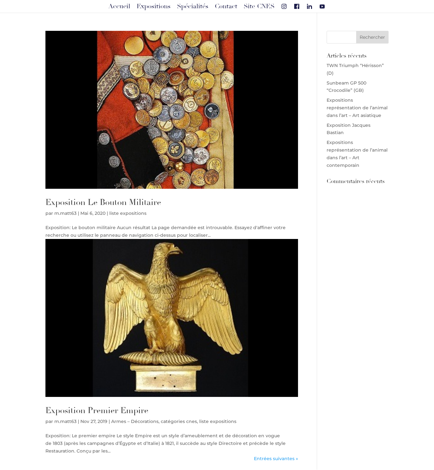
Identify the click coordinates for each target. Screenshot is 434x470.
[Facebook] (296, 6)
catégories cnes (179, 421)
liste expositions (127, 213)
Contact (226, 6)
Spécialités (192, 6)
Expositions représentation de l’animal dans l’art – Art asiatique (357, 107)
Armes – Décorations (135, 421)
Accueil (119, 6)
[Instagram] (284, 6)
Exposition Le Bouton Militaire (103, 202)
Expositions (154, 6)
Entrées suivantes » (276, 458)
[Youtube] (322, 6)
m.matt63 (65, 213)
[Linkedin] (309, 6)
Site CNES (259, 6)
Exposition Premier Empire (96, 410)
